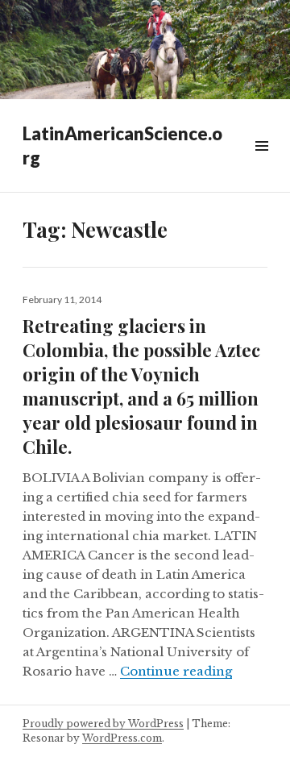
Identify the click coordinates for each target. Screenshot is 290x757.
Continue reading (176, 671)
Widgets (261, 164)
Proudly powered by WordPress (103, 723)
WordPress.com (122, 738)
